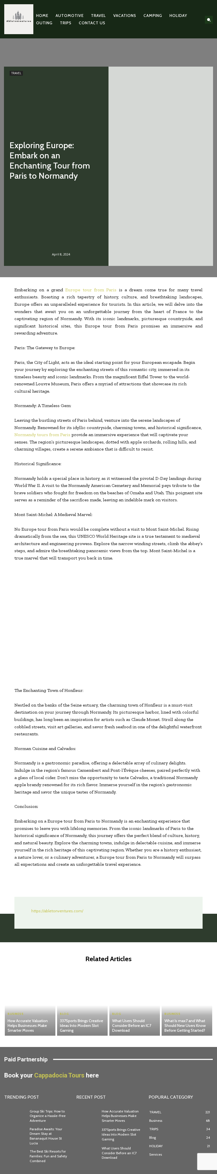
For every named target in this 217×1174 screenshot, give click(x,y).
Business (15, 1014)
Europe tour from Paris (90, 289)
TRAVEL (16, 73)
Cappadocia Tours (59, 1075)
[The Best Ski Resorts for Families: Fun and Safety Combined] (15, 1156)
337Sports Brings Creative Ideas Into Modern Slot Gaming (81, 1025)
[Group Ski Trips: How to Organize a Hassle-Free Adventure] (15, 1116)
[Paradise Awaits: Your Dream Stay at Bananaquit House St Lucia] (15, 1135)
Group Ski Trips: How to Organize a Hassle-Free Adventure (48, 1116)
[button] (209, 20)
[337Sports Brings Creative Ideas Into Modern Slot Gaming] (82, 1002)
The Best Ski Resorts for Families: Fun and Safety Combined (48, 1156)
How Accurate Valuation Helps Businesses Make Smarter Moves (28, 1025)
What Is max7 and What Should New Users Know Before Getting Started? (185, 1025)
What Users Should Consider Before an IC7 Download (131, 1025)
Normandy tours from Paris (42, 434)
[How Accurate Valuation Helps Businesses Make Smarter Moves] (30, 1002)
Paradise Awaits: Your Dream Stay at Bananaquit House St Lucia (46, 1136)
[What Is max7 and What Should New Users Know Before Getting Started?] (187, 1002)
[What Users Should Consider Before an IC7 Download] (134, 1002)
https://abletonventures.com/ (57, 910)
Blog (64, 1014)
